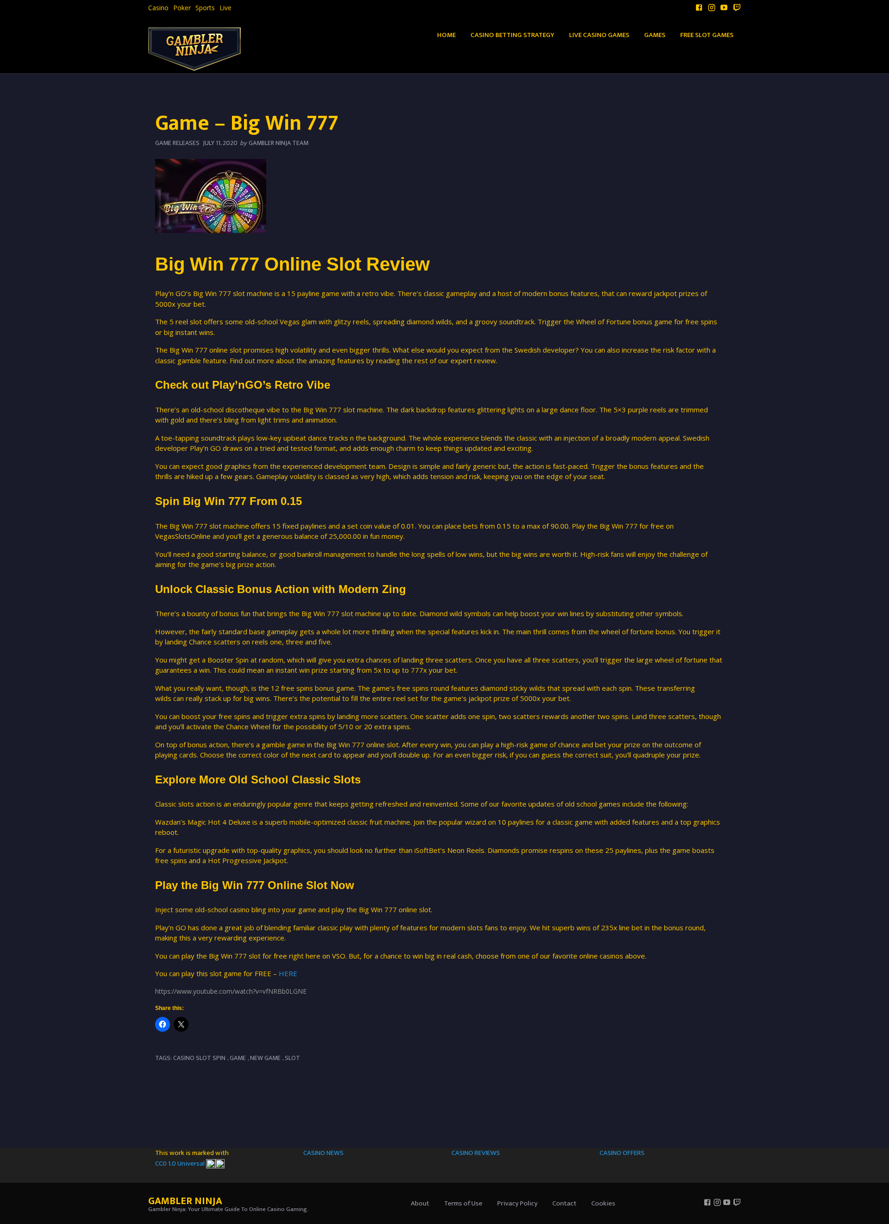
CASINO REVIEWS (475, 1153)
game (238, 1058)
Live (225, 8)
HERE (288, 973)
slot (292, 1058)
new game (265, 1058)
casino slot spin (199, 1058)
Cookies (603, 1203)
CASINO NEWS (323, 1153)
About (420, 1203)
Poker (182, 8)
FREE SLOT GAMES (706, 35)
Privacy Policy (517, 1203)
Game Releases (177, 143)
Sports (205, 8)
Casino (158, 8)
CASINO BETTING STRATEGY (512, 35)
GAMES (654, 35)
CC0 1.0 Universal (180, 1163)
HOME (446, 35)
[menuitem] (158, 8)
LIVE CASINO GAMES (599, 35)
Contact (564, 1203)
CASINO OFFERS (622, 1153)
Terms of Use (463, 1203)
